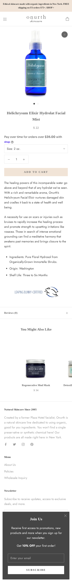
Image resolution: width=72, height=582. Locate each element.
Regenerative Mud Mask (36, 385)
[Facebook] (5, 444)
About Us (10, 465)
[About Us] (36, 292)
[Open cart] (67, 19)
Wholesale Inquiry (15, 478)
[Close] (65, 515)
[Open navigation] (5, 18)
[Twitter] (14, 444)
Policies (8, 471)
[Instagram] (23, 444)
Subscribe (36, 570)
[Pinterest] (31, 444)
